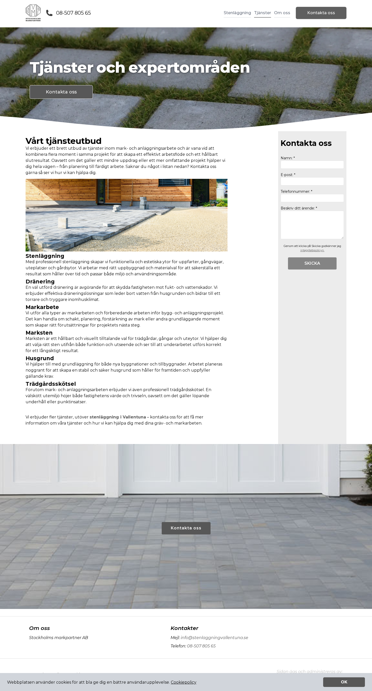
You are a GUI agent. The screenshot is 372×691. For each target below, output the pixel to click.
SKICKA (312, 263)
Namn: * (288, 158)
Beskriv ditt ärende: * (299, 208)
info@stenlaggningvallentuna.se (214, 637)
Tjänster (262, 12)
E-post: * (288, 174)
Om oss (282, 12)
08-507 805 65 (73, 13)
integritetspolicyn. (312, 250)
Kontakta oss (321, 12)
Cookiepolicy (183, 682)
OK (344, 682)
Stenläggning (237, 12)
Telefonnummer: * (296, 191)
